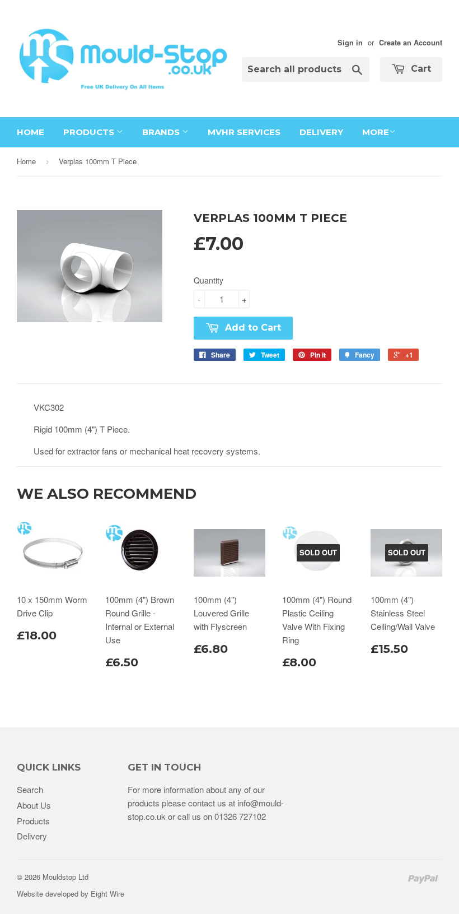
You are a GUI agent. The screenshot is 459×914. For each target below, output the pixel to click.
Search (30, 789)
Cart (419, 68)
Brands (162, 132)
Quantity (208, 280)
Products (89, 132)
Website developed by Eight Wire (70, 893)
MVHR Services (244, 132)
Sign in (350, 43)
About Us (34, 805)
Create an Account (410, 43)
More (375, 132)
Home (30, 132)
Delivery (321, 132)
